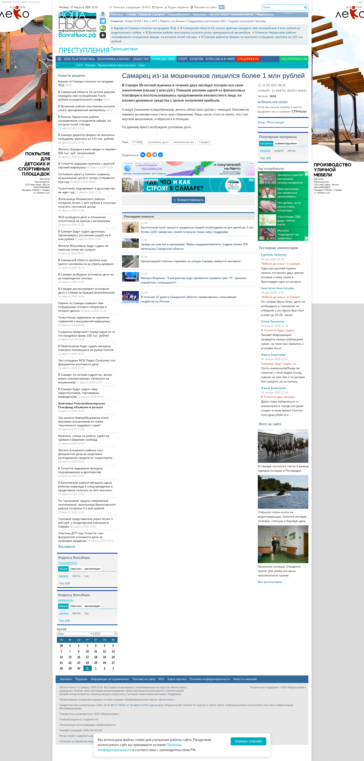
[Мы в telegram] (103, 21)
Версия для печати (274, 101)
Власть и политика (79, 59)
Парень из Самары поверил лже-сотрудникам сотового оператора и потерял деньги (82, 306)
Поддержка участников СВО (206, 21)
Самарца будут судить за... (279, 363)
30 (78, 668)
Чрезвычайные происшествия (116, 65)
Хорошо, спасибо (248, 741)
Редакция (81, 679)
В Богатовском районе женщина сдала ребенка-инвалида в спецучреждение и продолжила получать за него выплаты (85, 486)
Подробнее (174, 694)
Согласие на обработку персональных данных (87, 741)
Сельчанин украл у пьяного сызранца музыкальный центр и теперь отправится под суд (86, 177)
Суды (141, 65)
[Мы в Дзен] (103, 35)
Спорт (182, 59)
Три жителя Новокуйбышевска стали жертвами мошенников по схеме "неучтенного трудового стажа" (83, 421)
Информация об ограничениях (110, 679)
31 (87, 668)
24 (87, 662)
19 (104, 656)
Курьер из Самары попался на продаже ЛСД (145, 28)
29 (70, 668)
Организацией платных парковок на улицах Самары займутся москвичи (191, 261)
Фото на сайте (270, 424)
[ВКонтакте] (142, 154)
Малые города (219, 14)
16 (78, 656)
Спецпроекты (248, 59)
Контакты (66, 679)
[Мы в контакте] (103, 14)
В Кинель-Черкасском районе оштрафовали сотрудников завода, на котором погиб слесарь (84, 120)
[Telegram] (154, 154)
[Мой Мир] (160, 154)
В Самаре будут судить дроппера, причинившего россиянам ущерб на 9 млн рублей (84, 235)
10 (87, 651)
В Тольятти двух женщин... (279, 397)
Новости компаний (245, 679)
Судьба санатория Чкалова (247, 21)
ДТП (79, 65)
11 (95, 651)
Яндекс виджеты (178, 7)
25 (95, 662)
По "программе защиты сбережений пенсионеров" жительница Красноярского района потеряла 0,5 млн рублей (87, 504)
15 (70, 656)
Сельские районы (242, 14)
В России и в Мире (220, 59)
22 (70, 662)
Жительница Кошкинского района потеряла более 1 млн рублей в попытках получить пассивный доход (87, 202)
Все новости (66, 546)
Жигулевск (200, 14)
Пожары (90, 65)
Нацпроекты (265, 14)
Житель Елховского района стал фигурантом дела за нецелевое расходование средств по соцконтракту (85, 453)
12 (104, 651)
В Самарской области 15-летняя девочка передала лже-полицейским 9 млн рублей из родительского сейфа (86, 95)
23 (78, 662)
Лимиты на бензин (172, 21)
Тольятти (145, 14)
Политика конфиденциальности (210, 679)
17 (87, 656)
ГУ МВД (137, 142)
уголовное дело (158, 142)
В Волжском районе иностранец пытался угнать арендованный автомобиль (199, 32)
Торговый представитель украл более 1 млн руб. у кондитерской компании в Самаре (85, 522)
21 (61, 662)
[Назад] (306, 173)
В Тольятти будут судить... (279, 330)
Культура (196, 59)
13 (113, 651)
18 (95, 656)
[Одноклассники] (148, 154)
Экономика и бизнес (113, 59)
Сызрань (159, 14)
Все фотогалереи (270, 582)
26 (104, 662)
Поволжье (116, 14)
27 (113, 662)
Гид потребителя (294, 59)
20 (113, 656)
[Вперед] (306, 238)
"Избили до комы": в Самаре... (282, 263)
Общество (141, 59)
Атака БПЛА (133, 21)
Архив (159, 7)
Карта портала (177, 679)
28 (61, 645)
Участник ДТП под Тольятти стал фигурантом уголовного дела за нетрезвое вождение (80, 536)
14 (61, 656)
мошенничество (184, 142)
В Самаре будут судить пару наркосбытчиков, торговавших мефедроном (78, 392)
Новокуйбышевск (179, 14)
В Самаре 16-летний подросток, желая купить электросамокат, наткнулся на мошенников (85, 378)
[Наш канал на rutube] (103, 28)
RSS (148, 7)
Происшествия (124, 49)
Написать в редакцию (127, 7)
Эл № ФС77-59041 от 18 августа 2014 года (129, 705)
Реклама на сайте (205, 7)
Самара (131, 14)
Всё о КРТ (150, 21)
